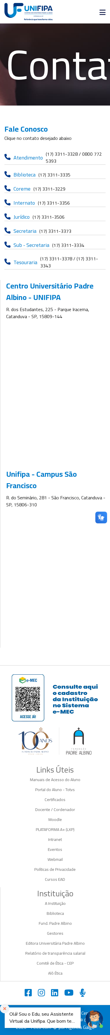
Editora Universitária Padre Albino (55, 943)
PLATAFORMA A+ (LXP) (55, 829)
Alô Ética (55, 973)
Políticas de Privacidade (55, 869)
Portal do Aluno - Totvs (55, 789)
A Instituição (55, 903)
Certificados (55, 799)
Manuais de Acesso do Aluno (55, 779)
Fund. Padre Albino (55, 923)
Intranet (55, 839)
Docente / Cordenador (55, 809)
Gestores (55, 933)
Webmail (55, 859)
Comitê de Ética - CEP (55, 963)
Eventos (55, 849)
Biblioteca (55, 913)
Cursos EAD (55, 879)
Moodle (55, 819)
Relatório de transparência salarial (55, 953)
